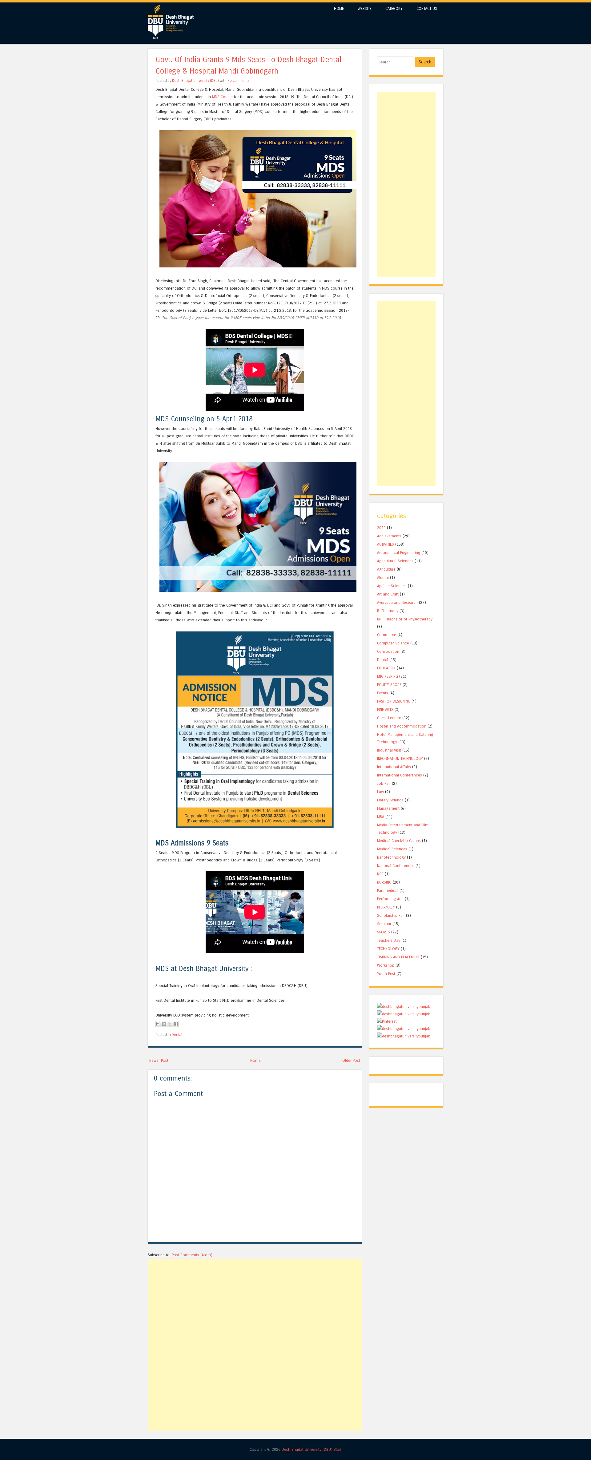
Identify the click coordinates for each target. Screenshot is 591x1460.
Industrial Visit (389, 750)
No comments (238, 80)
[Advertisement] (255, 1302)
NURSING (384, 882)
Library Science (390, 800)
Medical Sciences (392, 849)
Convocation (388, 651)
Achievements (389, 536)
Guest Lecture (389, 718)
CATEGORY (394, 8)
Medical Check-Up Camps (399, 840)
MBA (380, 816)
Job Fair (384, 783)
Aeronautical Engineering (398, 552)
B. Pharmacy (387, 610)
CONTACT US (426, 8)
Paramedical (387, 890)
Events (382, 693)
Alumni (383, 577)
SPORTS (383, 932)
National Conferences (395, 865)
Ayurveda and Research (397, 602)
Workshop (385, 965)
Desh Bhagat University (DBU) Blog (311, 1449)
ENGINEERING (387, 676)
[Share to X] (170, 1024)
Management (388, 808)
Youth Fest (386, 973)
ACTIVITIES (385, 544)
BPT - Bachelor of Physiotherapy (404, 619)
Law (380, 791)
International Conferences (399, 775)
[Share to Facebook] (176, 1024)
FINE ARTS (385, 709)
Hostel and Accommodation (401, 726)
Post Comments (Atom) (192, 1255)
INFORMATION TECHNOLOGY (400, 758)
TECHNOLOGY (388, 948)
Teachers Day (388, 940)
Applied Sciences (392, 586)
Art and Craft (388, 594)
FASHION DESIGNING (393, 701)
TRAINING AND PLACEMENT (398, 957)
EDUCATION (386, 668)
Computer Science (393, 643)
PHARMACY (386, 907)
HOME (339, 8)
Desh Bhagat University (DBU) (196, 80)
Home (255, 1060)
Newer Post (158, 1060)
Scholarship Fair (391, 915)
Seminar (384, 923)
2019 (381, 527)
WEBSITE (365, 8)
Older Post (351, 1060)
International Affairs (394, 766)
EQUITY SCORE (389, 684)
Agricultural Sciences (395, 561)
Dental (177, 1035)
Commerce (386, 634)
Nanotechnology (391, 857)
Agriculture (386, 569)
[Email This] (158, 1024)
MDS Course (222, 96)
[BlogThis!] (164, 1024)
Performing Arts (390, 898)
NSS (380, 874)
